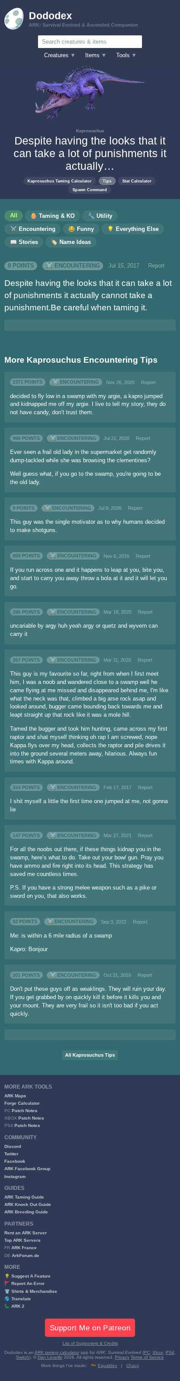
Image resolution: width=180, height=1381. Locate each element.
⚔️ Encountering (73, 266)
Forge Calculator (22, 1103)
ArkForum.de (25, 1255)
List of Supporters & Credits (90, 1343)
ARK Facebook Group (27, 1168)
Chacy (132, 1365)
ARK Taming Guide (24, 1197)
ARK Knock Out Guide (27, 1204)
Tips (107, 181)
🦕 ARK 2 (14, 1306)
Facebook (14, 1161)
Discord (12, 1146)
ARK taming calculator (57, 1352)
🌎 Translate (17, 1298)
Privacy (122, 1357)
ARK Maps (15, 1095)
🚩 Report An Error (24, 1283)
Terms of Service (147, 1357)
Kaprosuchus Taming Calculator (60, 181)
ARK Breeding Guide (26, 1211)
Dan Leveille (50, 1357)
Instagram (15, 1176)
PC (147, 1352)
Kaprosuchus (90, 130)
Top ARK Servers (22, 1240)
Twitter (11, 1153)
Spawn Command (90, 189)
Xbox (157, 1352)
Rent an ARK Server (25, 1232)
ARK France (24, 1247)
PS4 (170, 1352)
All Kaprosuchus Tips (90, 1055)
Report (156, 266)
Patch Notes (25, 1110)
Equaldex (107, 1365)
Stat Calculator (137, 181)
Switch (22, 1357)
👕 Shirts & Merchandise (30, 1291)
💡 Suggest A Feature (27, 1276)
